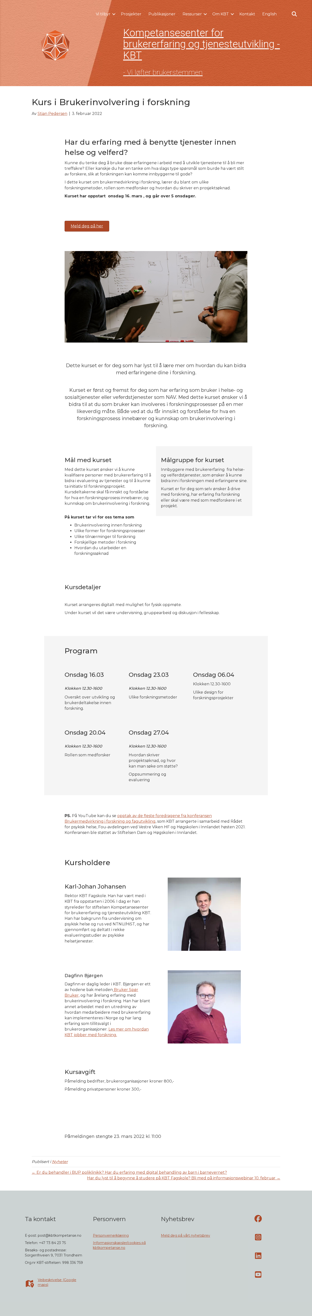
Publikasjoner (162, 14)
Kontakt (247, 14)
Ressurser (192, 14)
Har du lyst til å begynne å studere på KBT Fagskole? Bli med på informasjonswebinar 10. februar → (183, 1178)
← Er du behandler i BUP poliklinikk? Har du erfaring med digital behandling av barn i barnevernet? (129, 1172)
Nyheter (60, 1161)
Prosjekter (131, 14)
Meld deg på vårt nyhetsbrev (185, 1235)
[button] (113, 14)
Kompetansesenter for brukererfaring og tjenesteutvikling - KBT (201, 44)
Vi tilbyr (103, 14)
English (269, 14)
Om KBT (220, 14)
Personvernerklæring (111, 1235)
